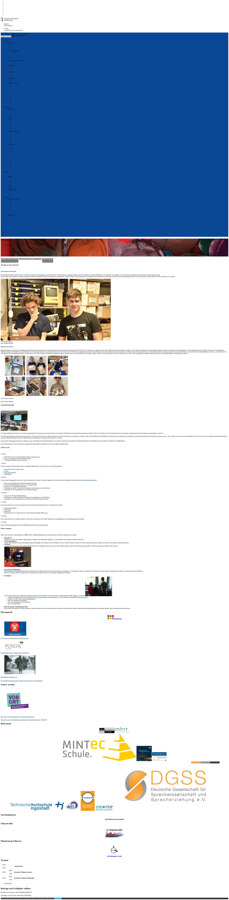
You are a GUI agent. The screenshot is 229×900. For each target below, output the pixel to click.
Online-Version (19, 469)
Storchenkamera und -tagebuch (114, 819)
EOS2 (6, 458)
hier (117, 546)
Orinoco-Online (32, 485)
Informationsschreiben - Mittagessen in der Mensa (15, 653)
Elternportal (118, 618)
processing (7, 489)
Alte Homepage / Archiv (114, 856)
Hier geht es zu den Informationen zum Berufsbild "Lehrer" (17, 717)
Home (6, 243)
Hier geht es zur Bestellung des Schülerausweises (15, 638)
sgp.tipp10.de (23, 460)
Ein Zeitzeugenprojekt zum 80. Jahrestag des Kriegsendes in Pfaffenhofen (21, 681)
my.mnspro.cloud (161, 436)
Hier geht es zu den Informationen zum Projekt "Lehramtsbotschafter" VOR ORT (24, 720)
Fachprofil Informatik (25, 259)
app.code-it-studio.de (10, 472)
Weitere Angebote (48, 259)
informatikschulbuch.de (90, 480)
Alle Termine (8, 883)
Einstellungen (58, 898)
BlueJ (6, 486)
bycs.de (30, 441)
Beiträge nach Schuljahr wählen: (10, 892)
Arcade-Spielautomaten (28, 599)
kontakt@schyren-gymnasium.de (13, 30)
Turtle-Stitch (7, 474)
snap (46, 513)
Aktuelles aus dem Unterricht (9, 259)
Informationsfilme (83, 597)
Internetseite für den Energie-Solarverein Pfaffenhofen (42, 597)
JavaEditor (7, 488)
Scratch (6, 471)
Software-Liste (37, 259)
